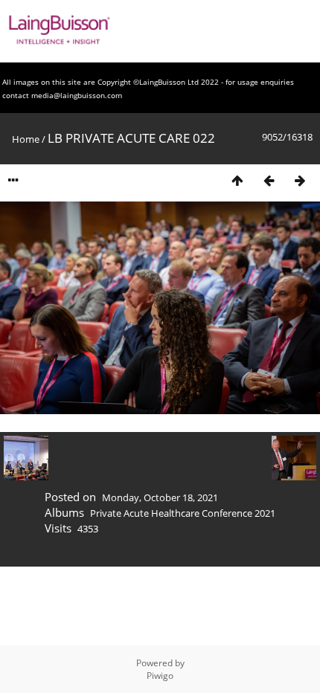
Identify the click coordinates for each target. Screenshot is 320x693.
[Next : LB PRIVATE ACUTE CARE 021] (300, 180)
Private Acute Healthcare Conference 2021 (182, 513)
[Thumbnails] (237, 180)
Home (25, 139)
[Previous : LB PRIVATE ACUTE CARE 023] (268, 180)
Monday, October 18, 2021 (160, 497)
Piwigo (160, 675)
